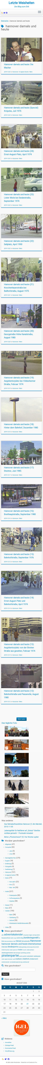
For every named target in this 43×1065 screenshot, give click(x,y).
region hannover (9, 959)
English (7, 861)
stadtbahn (18, 959)
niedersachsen (30, 950)
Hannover (15, 72)
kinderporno (13, 947)
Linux (11, 854)
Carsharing (12, 917)
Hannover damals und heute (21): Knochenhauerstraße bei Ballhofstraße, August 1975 (19, 287)
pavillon (28, 953)
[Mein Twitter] (4, 13)
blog (22, 938)
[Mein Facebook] (7, 13)
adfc (3, 935)
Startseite (4, 21)
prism (25, 956)
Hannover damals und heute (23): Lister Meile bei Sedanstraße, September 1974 (19, 197)
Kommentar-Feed (10, 1048)
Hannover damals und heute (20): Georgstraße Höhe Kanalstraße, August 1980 (19, 334)
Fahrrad (11, 920)
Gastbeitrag (8, 869)
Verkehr (7, 911)
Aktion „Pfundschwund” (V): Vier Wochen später (21, 837)
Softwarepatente (14, 898)
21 (27, 1004)
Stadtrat (11, 901)
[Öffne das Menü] (39, 12)
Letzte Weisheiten (21, 2)
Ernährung (8, 863)
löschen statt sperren (11, 950)
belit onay (13, 938)
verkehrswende (5, 962)
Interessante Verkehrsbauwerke (18, 923)
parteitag (23, 953)
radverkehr (30, 956)
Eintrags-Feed (9, 1045)
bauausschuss (6, 938)
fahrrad (18, 941)
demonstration (8, 941)
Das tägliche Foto (9, 723)
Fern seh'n (12, 882)
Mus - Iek (12, 887)
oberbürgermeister (7, 953)
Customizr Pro (33, 1062)
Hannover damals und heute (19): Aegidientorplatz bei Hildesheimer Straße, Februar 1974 (19, 380)
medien (20, 950)
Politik (7, 891)
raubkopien (37, 956)
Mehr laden (21, 719)
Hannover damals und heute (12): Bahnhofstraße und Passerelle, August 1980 (21, 694)
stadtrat (26, 959)
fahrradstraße (25, 941)
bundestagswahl (31, 937)
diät (14, 941)
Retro (30, 72)
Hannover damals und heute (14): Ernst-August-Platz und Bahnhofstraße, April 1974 (19, 600)
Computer (8, 847)
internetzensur (34, 944)
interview (5, 947)
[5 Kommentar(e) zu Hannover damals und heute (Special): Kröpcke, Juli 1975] (40, 86)
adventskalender (13, 934)
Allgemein (8, 844)
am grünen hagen (27, 935)
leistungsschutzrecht (33, 947)
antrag (34, 935)
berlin (18, 938)
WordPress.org (9, 1051)
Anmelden (8, 1042)
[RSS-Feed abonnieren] (2, 13)
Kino (10, 884)
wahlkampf (26, 962)
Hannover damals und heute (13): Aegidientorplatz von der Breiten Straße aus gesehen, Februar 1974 (19, 647)
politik (21, 956)
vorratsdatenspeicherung (16, 962)
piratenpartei (10, 955)
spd (14, 959)
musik (24, 950)
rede (3, 959)
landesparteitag (23, 947)
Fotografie (8, 866)
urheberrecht (33, 959)
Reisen (7, 905)
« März (4, 1018)
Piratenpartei (13, 895)
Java (10, 851)
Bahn (10, 914)
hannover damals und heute (15, 944)
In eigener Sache (24, 72)
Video (7, 927)
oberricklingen (17, 953)
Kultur (7, 878)
